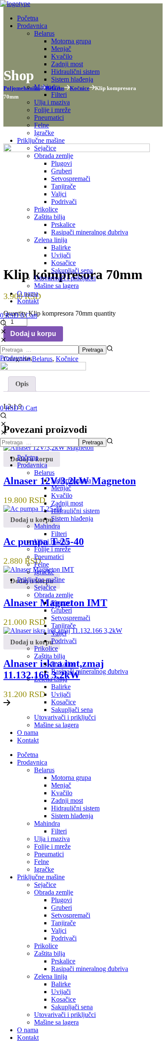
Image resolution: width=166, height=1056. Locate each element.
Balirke (61, 686)
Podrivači (64, 640)
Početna (27, 457)
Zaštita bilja (49, 656)
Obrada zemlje (53, 595)
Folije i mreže (52, 549)
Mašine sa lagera (56, 724)
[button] (83, 327)
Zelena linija (50, 679)
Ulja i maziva (52, 541)
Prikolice (46, 648)
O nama (27, 732)
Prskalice (63, 663)
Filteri (59, 533)
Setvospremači (70, 617)
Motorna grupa (71, 480)
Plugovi (61, 602)
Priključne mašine (41, 579)
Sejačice (45, 587)
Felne (41, 564)
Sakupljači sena (72, 709)
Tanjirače (63, 625)
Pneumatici (49, 556)
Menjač (61, 487)
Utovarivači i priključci (65, 717)
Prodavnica (32, 465)
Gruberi (61, 610)
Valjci (58, 633)
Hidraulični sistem (75, 510)
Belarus (44, 472)
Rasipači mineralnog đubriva (89, 671)
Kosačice (63, 702)
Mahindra (47, 526)
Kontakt (28, 740)
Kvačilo (61, 495)
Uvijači (61, 694)
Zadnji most (67, 503)
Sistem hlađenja (72, 518)
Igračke (44, 572)
